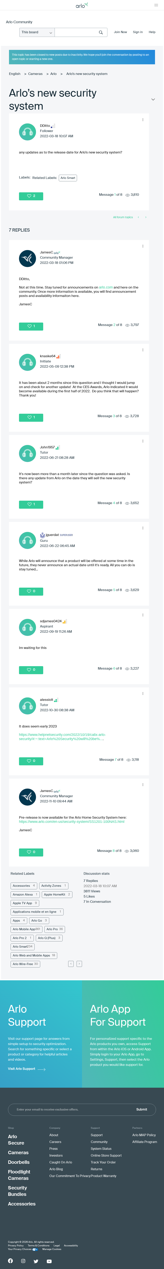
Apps (16, 920)
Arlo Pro (52, 929)
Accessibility (71, 1246)
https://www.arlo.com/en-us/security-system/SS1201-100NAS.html (71, 822)
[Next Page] (79, 964)
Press (53, 1149)
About (53, 1135)
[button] (143, 119)
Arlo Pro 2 (20, 938)
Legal (57, 1246)
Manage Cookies (51, 1249)
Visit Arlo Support (21, 1069)
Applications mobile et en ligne (34, 911)
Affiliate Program (144, 1142)
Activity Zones (51, 885)
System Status (101, 1149)
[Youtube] (49, 1261)
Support (97, 1135)
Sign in (138, 32)
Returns (96, 1169)
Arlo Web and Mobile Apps (31, 955)
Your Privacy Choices (19, 1249)
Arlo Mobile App (24, 929)
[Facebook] (10, 1260)
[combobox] (81, 32)
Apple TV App (22, 903)
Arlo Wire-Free (23, 964)
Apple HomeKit (54, 894)
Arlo (53, 74)
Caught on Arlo (60, 1162)
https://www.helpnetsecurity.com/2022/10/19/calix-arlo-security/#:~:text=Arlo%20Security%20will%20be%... (62, 737)
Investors (56, 1155)
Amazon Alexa (23, 894)
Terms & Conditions (38, 1246)
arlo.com (106, 287)
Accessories (21, 885)
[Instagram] (23, 1261)
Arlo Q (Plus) (46, 938)
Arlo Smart (68, 178)
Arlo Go (36, 920)
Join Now (120, 32)
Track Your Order (103, 1162)
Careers (55, 1142)
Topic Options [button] (153, 100)
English (14, 74)
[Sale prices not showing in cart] (138, 217)
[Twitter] (36, 1261)
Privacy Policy (16, 1246)
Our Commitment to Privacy (69, 1176)
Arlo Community (19, 22)
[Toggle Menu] (156, 5)
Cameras (35, 74)
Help (152, 32)
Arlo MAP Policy (144, 1135)
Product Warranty (103, 1176)
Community (99, 1142)
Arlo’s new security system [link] (86, 74)
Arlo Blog (56, 1169)
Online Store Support (106, 1155)
